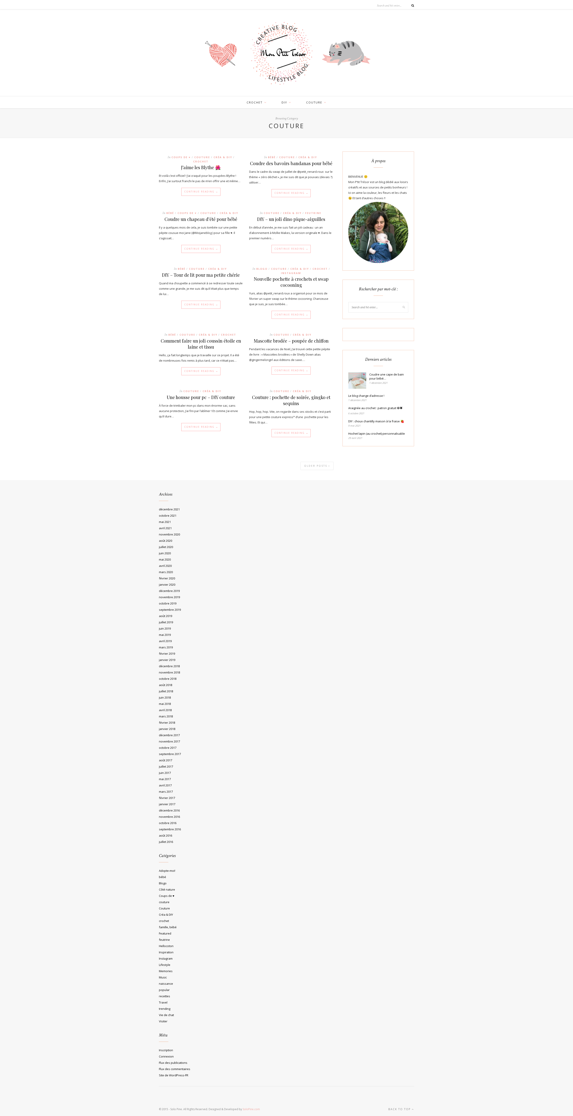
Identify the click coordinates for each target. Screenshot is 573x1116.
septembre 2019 (170, 610)
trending (164, 1009)
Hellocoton (166, 946)
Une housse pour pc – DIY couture (201, 397)
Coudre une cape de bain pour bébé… (386, 376)
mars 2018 (166, 716)
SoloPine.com (251, 1109)
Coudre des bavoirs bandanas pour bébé (291, 163)
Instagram (291, 273)
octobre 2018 (167, 679)
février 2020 (167, 578)
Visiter (163, 1021)
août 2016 (165, 835)
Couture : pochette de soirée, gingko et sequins (291, 400)
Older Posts (316, 465)
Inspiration (166, 952)
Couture (202, 157)
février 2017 (167, 798)
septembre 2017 (170, 754)
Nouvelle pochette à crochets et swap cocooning (291, 282)
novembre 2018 (169, 672)
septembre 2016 (170, 829)
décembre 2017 (169, 735)
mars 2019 (166, 647)
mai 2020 (165, 559)
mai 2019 (165, 635)
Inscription (166, 1050)
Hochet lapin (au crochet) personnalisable (376, 434)
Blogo (261, 268)
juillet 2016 (166, 842)
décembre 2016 (169, 810)
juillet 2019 (166, 622)
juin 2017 (165, 773)
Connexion (166, 1056)
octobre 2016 (167, 823)
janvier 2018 (167, 729)
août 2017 (165, 760)
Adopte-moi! (167, 871)
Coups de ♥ (181, 157)
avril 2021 (165, 528)
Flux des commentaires (174, 1069)
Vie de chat (166, 1015)
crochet (255, 102)
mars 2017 (166, 792)
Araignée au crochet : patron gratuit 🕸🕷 (375, 408)
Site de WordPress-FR (173, 1075)
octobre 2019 (167, 603)
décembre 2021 (169, 509)
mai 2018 (165, 704)
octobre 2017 (167, 748)
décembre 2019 (169, 591)
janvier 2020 (167, 585)
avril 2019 (165, 641)
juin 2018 (165, 697)
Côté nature (167, 889)
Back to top (400, 1109)
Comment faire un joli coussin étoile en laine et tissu (201, 344)
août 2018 (165, 685)
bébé (272, 157)
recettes (164, 996)
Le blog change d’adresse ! (366, 396)
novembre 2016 (169, 817)
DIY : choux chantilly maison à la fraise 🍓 (376, 421)
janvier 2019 (167, 660)
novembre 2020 (169, 534)
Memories (166, 971)
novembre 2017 (169, 741)
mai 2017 (165, 779)
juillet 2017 (166, 766)
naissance (166, 984)
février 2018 (167, 723)
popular (164, 990)
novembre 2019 (169, 597)
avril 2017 (165, 785)
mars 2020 (166, 572)
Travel (163, 1002)
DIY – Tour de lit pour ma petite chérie (201, 275)
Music (163, 977)
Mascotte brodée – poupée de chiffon (291, 341)
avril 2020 (165, 566)
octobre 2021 (167, 516)
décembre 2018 (169, 666)
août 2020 (165, 541)
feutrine (313, 213)
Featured (165, 933)
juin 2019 (165, 628)
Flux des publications (173, 1063)
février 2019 (167, 654)
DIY (284, 102)
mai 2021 (165, 522)
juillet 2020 (166, 547)
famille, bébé (168, 927)
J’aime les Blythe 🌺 (201, 167)
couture (314, 102)
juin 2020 (165, 553)
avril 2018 (165, 710)
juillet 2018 (166, 691)
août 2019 (165, 616)
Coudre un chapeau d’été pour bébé (201, 219)
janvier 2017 (167, 804)
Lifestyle (164, 965)
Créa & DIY (223, 157)
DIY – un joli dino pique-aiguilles (291, 219)
